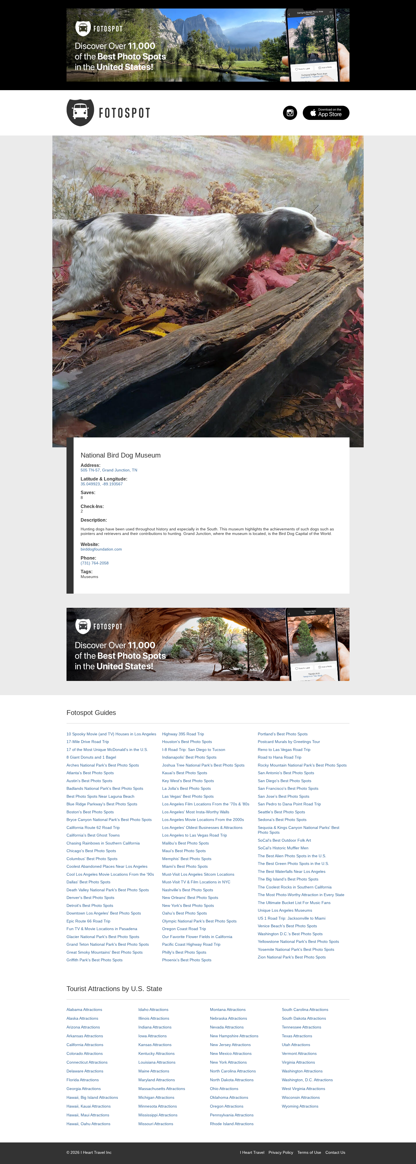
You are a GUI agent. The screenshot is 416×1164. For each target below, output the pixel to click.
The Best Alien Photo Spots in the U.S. (292, 856)
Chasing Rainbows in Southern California (103, 843)
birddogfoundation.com (101, 549)
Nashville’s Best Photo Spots (187, 890)
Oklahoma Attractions (229, 1097)
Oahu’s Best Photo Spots (184, 913)
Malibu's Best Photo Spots (185, 843)
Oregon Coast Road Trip (184, 928)
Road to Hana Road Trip (279, 757)
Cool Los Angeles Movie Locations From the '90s (110, 874)
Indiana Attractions (154, 1027)
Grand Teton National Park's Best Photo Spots (108, 944)
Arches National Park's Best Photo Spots (103, 765)
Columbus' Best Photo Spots (92, 858)
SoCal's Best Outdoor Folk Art (284, 840)
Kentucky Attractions (156, 1053)
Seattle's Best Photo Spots (281, 812)
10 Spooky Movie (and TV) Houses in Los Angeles (111, 734)
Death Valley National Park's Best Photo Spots (108, 890)
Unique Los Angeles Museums (285, 910)
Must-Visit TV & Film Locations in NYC (196, 882)
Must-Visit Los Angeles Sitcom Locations (198, 874)
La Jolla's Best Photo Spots (186, 788)
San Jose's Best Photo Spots (283, 796)
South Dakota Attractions (304, 1018)
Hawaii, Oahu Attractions (88, 1123)
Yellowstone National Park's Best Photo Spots (298, 941)
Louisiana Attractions (156, 1062)
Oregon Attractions (226, 1106)
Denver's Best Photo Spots (90, 897)
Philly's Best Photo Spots (184, 952)
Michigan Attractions (156, 1097)
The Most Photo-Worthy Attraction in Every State (301, 894)
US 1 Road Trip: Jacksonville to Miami (291, 918)
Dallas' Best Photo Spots (88, 882)
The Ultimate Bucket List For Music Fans (294, 902)
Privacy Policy (281, 1152)
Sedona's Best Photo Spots (282, 819)
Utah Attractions (296, 1044)
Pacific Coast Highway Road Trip (191, 944)
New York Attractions (228, 1062)
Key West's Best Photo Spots (188, 780)
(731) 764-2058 (95, 563)
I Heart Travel (252, 1152)
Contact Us (335, 1152)
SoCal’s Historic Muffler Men (283, 848)
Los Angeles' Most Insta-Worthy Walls (195, 812)
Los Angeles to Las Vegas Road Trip (194, 835)
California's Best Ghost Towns (93, 835)
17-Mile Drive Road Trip (88, 741)
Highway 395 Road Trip (183, 734)
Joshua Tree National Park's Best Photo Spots (203, 765)
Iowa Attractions (152, 1036)
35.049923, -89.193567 (102, 484)
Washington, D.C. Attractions (307, 1080)
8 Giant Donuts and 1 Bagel (91, 757)
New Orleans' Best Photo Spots (190, 897)
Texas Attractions (297, 1036)
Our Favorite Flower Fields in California (197, 936)
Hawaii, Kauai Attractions (89, 1106)
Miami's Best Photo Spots (185, 866)
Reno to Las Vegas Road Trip (284, 749)
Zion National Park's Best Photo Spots (292, 957)
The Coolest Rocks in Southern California (295, 887)
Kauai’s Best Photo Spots (184, 773)
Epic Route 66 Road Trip (88, 921)
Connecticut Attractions (87, 1062)
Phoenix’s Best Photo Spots (186, 960)
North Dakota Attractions (232, 1080)
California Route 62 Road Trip (93, 827)
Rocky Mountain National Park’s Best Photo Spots (302, 765)
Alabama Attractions (84, 1009)
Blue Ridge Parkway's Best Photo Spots (102, 804)
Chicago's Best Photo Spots (91, 850)
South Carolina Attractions (305, 1009)
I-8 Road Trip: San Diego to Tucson (193, 749)
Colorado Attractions (85, 1053)
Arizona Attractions (83, 1027)
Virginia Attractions (298, 1062)
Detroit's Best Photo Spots (90, 905)
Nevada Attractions (227, 1027)
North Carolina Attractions (233, 1071)
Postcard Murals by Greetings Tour (289, 741)
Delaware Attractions (85, 1071)
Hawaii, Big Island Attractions (92, 1097)
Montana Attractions (228, 1009)
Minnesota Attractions (157, 1106)
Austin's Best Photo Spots (89, 780)
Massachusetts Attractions (161, 1088)
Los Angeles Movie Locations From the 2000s (203, 819)
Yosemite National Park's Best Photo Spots (296, 949)
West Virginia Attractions (303, 1088)
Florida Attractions (83, 1080)
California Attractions (85, 1044)
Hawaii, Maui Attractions (88, 1115)
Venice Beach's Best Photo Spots (287, 926)
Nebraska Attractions (228, 1018)
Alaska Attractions (82, 1018)
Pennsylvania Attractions (232, 1115)
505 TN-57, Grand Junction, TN (109, 470)
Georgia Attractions (84, 1088)
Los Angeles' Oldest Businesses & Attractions (202, 827)
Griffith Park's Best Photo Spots (95, 960)
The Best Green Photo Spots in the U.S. (293, 863)
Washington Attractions (302, 1071)
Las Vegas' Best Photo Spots (188, 796)
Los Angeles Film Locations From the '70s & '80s (205, 804)
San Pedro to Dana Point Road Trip (289, 804)
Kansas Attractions (154, 1044)
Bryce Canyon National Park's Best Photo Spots (109, 819)
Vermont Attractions (299, 1053)
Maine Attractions (153, 1071)
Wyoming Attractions (300, 1106)
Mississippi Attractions (157, 1115)
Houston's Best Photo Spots (187, 741)
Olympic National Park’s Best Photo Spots (199, 921)
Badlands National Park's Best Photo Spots (105, 788)
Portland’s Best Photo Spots (283, 734)
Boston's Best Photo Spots (90, 812)
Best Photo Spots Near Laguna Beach (100, 796)
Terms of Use (309, 1152)
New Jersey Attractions (230, 1044)
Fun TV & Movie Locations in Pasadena (102, 928)
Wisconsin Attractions (301, 1097)
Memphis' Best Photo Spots (186, 858)
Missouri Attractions (155, 1123)
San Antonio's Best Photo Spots (286, 773)
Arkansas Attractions (85, 1036)
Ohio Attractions (224, 1088)
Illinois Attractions (153, 1018)
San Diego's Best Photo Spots (284, 780)
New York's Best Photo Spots (188, 905)
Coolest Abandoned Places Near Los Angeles (107, 866)
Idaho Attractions (153, 1009)
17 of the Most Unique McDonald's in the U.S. (107, 749)
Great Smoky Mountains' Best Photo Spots (105, 952)
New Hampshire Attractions (234, 1036)
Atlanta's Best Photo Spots (90, 773)
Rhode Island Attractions (232, 1123)
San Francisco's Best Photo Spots (288, 788)
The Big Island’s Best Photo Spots (288, 879)
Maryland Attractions (156, 1080)
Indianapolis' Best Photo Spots (189, 757)
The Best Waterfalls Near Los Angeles (291, 871)
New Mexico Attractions (231, 1053)
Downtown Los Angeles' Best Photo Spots (104, 913)
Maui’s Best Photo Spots (184, 850)
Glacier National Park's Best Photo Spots (103, 936)
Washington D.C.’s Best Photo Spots (290, 934)
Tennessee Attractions (301, 1027)
